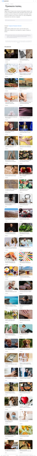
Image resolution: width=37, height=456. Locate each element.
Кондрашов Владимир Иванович (15, 25)
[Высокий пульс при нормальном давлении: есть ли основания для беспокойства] (25, 143)
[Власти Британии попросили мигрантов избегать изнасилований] (25, 85)
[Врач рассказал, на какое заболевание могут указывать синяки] (11, 157)
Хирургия (11, 3)
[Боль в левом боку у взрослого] (25, 244)
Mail (1, 455)
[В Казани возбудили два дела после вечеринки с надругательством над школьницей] (11, 201)
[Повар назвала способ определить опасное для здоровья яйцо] (11, 99)
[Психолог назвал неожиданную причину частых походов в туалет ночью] (25, 360)
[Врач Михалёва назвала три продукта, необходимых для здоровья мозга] (11, 258)
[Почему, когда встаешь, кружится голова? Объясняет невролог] (25, 114)
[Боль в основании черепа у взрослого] (25, 302)
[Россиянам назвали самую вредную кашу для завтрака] (25, 215)
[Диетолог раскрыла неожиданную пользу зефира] (11, 114)
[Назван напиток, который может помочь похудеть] (11, 403)
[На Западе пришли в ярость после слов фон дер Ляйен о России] (25, 128)
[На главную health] (6, 1)
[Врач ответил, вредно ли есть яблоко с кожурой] (25, 172)
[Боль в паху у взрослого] (25, 331)
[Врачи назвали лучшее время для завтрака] (11, 273)
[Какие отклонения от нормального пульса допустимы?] (11, 287)
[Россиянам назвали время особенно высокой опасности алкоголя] (25, 273)
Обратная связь (31, 455)
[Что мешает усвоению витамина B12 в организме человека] (25, 157)
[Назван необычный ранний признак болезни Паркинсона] (11, 331)
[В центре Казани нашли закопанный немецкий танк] (25, 56)
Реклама (8, 455)
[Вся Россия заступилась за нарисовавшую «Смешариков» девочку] (25, 258)
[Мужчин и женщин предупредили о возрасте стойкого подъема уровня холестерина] (25, 374)
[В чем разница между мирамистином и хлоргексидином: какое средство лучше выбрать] (11, 418)
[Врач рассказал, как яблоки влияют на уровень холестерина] (11, 85)
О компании (4, 455)
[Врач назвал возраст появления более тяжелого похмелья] (11, 345)
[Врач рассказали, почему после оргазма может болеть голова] (11, 172)
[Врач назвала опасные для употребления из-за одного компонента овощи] (25, 230)
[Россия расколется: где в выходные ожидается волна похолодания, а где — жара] (11, 389)
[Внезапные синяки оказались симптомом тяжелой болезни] (25, 316)
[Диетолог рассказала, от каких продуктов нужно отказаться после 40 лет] (25, 389)
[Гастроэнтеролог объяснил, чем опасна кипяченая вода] (25, 201)
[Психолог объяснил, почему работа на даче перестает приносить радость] (11, 316)
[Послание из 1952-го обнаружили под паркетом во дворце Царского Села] (11, 186)
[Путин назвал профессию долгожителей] (11, 128)
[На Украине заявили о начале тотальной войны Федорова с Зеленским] (11, 230)
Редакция (17, 455)
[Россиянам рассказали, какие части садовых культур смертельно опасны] (11, 432)
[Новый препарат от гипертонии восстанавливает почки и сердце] (11, 374)
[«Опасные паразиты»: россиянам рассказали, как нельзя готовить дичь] (25, 287)
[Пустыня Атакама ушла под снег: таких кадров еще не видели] (11, 215)
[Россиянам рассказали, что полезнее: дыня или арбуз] (25, 432)
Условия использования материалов (24, 455)
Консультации (7, 3)
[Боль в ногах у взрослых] (25, 418)
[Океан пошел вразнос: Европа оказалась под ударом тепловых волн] (11, 302)
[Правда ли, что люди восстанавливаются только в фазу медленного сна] (25, 447)
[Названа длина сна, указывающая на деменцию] (11, 56)
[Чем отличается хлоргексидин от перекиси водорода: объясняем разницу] (11, 244)
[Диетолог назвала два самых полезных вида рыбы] (11, 70)
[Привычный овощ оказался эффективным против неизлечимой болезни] (25, 186)
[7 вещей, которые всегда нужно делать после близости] (11, 143)
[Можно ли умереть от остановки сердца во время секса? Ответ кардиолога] (25, 70)
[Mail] (3, 1)
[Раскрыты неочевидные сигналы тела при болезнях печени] (25, 99)
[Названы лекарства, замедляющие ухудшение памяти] (11, 360)
